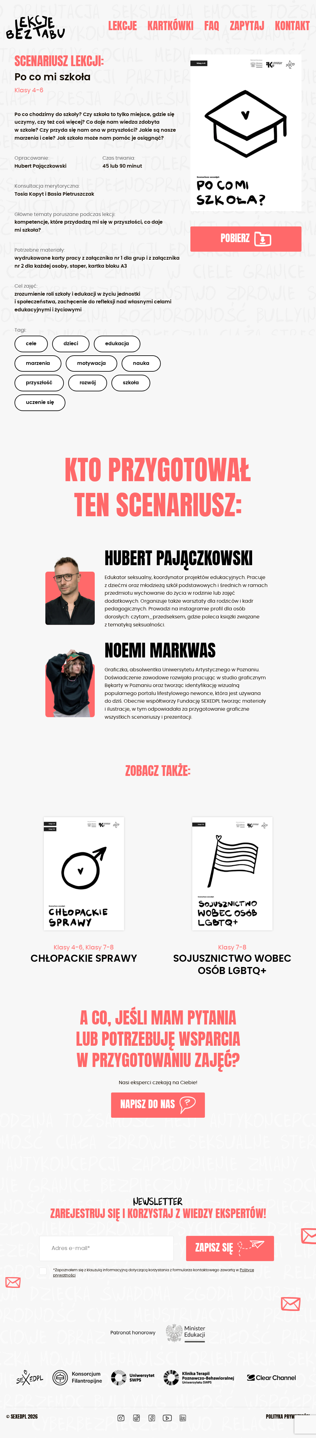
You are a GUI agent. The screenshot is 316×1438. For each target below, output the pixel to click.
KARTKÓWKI (170, 27)
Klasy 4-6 (29, 90)
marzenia (38, 363)
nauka (141, 363)
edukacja (117, 343)
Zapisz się (214, 1248)
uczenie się (40, 402)
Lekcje (122, 27)
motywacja (91, 363)
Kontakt (292, 27)
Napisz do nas (147, 1105)
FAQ (211, 27)
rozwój (88, 382)
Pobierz (235, 239)
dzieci (71, 343)
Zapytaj (247, 27)
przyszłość (39, 382)
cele (31, 343)
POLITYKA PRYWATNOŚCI (288, 1417)
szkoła (131, 382)
